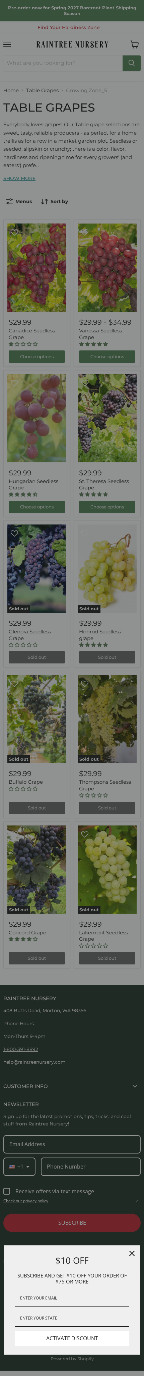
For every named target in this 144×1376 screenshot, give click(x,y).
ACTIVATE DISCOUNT (72, 1338)
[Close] (132, 1253)
